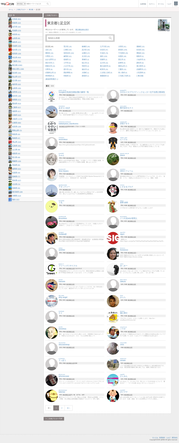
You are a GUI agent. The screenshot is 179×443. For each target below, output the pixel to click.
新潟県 (16, 73)
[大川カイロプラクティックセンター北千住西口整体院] (113, 96)
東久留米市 (105, 66)
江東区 (67, 50)
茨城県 (16, 46)
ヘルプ (168, 437)
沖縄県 (16, 196)
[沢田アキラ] (113, 127)
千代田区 (122, 53)
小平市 (67, 63)
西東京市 (49, 66)
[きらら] (113, 301)
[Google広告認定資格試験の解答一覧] (51, 96)
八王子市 (68, 66)
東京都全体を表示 (82, 29)
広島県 (16, 146)
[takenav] (51, 396)
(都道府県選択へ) (51, 79)
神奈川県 (17, 69)
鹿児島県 (17, 192)
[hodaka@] (51, 238)
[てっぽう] (51, 364)
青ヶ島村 (122, 72)
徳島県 (16, 153)
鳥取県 (16, 134)
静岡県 (16, 99)
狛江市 (85, 63)
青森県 (16, 23)
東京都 (68, 95)
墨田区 (49, 53)
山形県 (16, 38)
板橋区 (85, 46)
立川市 (104, 63)
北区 (48, 50)
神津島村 (49, 76)
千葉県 (16, 61)
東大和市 (141, 66)
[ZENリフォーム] (113, 175)
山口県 (16, 149)
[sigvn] (113, 238)
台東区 (85, 53)
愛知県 (16, 103)
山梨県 (16, 88)
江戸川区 (104, 46)
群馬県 (16, 53)
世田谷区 (68, 53)
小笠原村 (141, 72)
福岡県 (16, 169)
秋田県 (16, 34)
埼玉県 (16, 57)
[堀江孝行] (113, 317)
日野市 (48, 69)
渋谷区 (104, 50)
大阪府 (17, 119)
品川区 (85, 50)
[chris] (113, 348)
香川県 (16, 157)
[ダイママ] (113, 396)
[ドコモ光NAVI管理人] (113, 222)
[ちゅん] (51, 159)
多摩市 (121, 63)
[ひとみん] (113, 380)
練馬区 (67, 56)
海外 (15, 199)
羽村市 (85, 66)
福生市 (85, 69)
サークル (155, 437)
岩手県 (16, 27)
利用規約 (162, 437)
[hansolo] (51, 285)
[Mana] (113, 159)
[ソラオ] (113, 332)
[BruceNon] (51, 222)
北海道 (16, 19)
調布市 (140, 63)
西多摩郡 (68, 72)
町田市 (104, 69)
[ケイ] (51, 317)
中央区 (104, 53)
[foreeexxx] (113, 254)
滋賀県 (16, 111)
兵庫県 (16, 123)
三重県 (16, 107)
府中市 (67, 69)
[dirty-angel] (51, 301)
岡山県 (16, 142)
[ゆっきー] (113, 269)
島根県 (16, 138)
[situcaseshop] (51, 348)
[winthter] (51, 254)
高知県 (16, 165)
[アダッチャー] (51, 190)
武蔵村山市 (50, 72)
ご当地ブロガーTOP (54, 419)
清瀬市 (103, 59)
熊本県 (16, 180)
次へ (68, 408)
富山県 (16, 76)
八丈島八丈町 (106, 72)
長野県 (16, 92)
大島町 (85, 72)
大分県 (16, 184)
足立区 (49, 46)
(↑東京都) (140, 76)
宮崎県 (16, 188)
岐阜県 (16, 96)
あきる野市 (50, 59)
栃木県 (16, 50)
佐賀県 (16, 172)
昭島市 (140, 56)
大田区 (122, 46)
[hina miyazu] (51, 175)
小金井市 (141, 59)
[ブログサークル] (7, 3)
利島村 (67, 76)
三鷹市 (122, 69)
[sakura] (113, 285)
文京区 (85, 56)
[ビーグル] (113, 143)
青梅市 (85, 59)
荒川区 (67, 46)
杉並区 (140, 50)
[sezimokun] (51, 143)
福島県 (16, 42)
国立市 (121, 59)
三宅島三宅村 (124, 76)
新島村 (85, 76)
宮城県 (16, 30)
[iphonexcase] (51, 380)
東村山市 (122, 66)
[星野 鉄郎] (113, 206)
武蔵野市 (141, 69)
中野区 (49, 56)
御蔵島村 (104, 76)
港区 (103, 56)
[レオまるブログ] (113, 190)
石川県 (16, 80)
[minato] (113, 364)
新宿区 (122, 50)
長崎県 (16, 176)
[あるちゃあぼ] (51, 112)
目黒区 (122, 56)
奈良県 (16, 126)
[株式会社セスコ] (113, 112)
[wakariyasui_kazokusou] (51, 127)
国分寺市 (49, 63)
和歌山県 (16, 130)
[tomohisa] (51, 332)
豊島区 (140, 53)
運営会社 (175, 437)
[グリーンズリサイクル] (51, 269)
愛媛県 (16, 161)
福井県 (16, 84)
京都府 (16, 115)
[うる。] (51, 206)
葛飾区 (140, 46)
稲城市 (67, 59)
